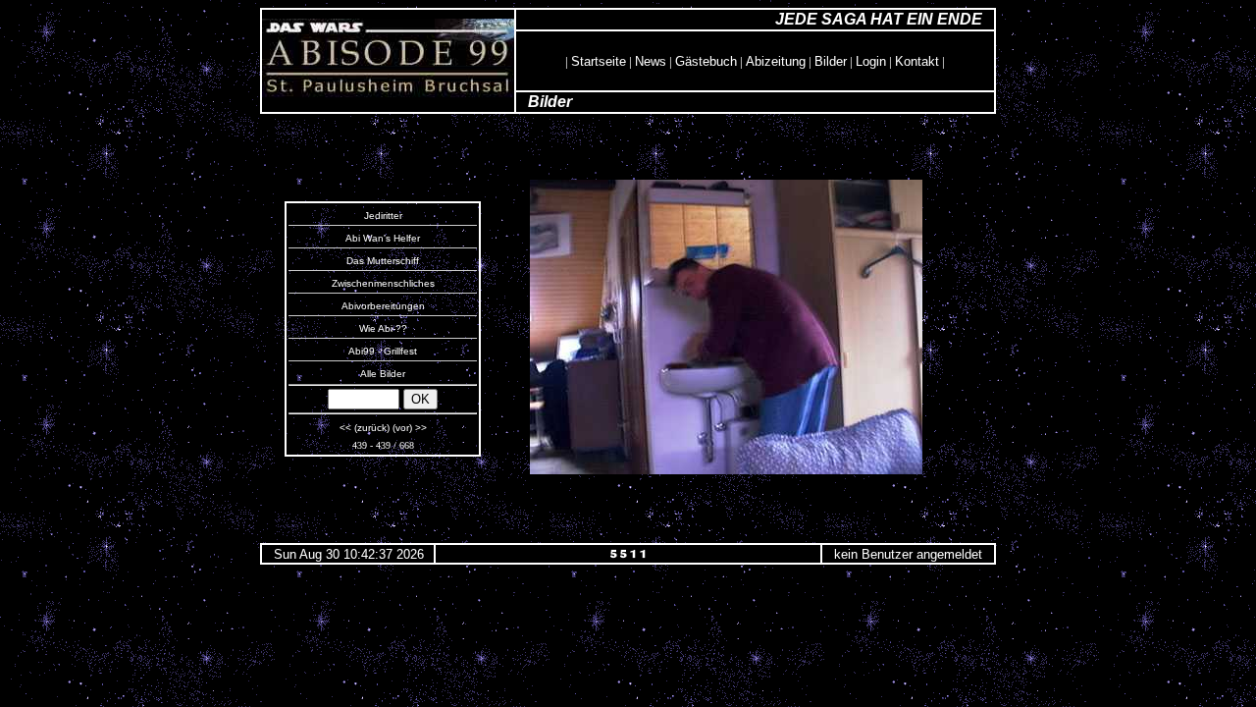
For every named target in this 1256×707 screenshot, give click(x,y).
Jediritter (383, 215)
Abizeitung (776, 61)
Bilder (830, 61)
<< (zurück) (365, 427)
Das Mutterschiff (382, 260)
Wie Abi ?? (383, 328)
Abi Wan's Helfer (382, 238)
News (650, 61)
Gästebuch (706, 61)
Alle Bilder (382, 373)
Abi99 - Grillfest (382, 351)
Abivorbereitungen (383, 305)
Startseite (598, 61)
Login (871, 61)
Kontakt (917, 61)
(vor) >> (409, 427)
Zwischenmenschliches (383, 283)
